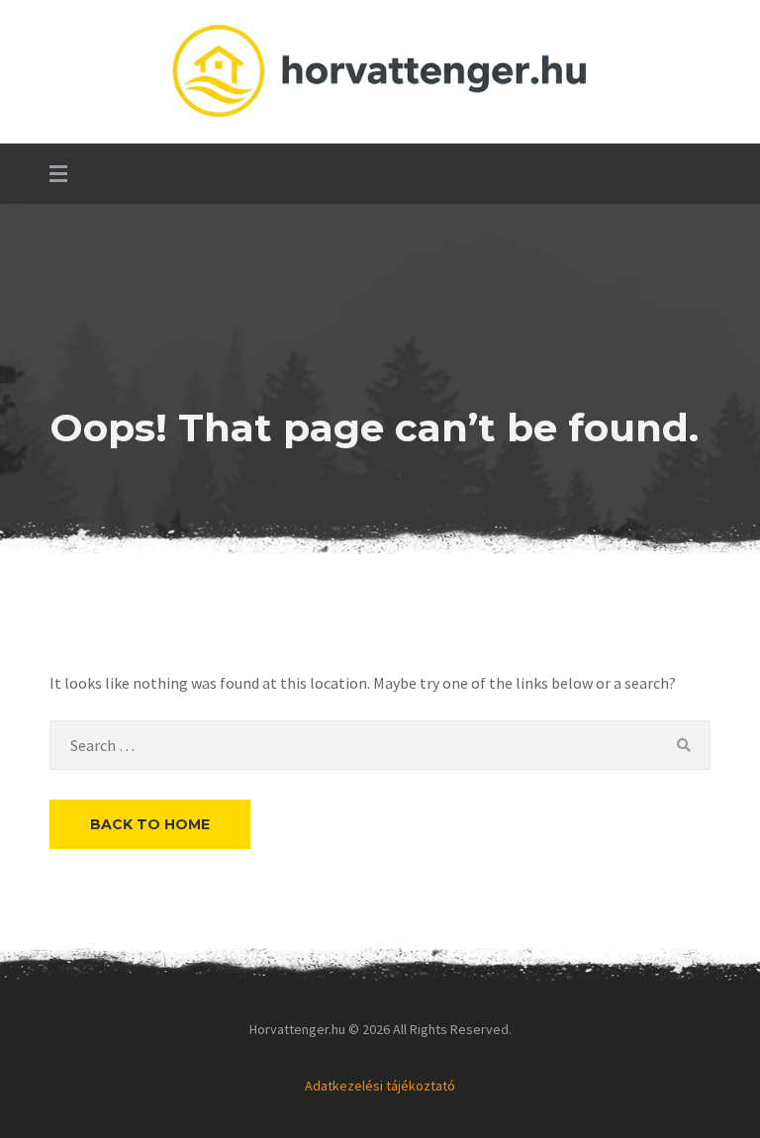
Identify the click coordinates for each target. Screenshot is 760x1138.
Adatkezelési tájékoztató (380, 1085)
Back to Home (150, 824)
